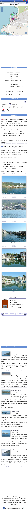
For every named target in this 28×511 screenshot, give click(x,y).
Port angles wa (14, 76)
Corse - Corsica (14, 74)
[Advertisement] (14, 50)
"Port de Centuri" (14, 314)
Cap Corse (14, 78)
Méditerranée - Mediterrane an (14, 72)
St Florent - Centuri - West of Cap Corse (14, 80)
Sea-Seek (14, 0)
